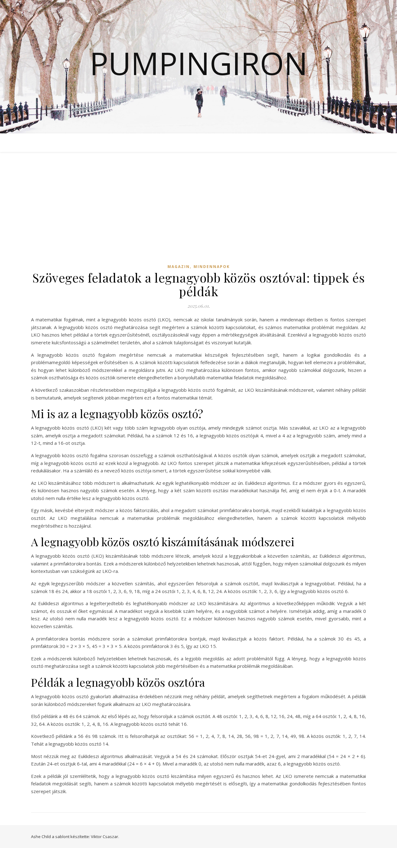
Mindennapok (212, 266)
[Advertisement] (198, 213)
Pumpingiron (199, 62)
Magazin (178, 266)
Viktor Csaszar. (105, 836)
